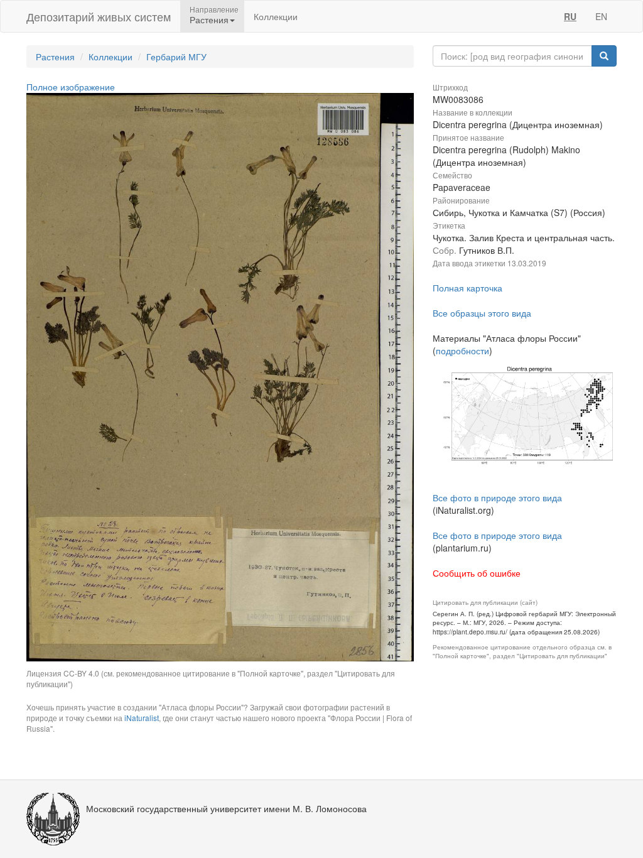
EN (601, 16)
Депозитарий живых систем (98, 16)
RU (570, 16)
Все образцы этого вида (482, 313)
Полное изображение (70, 86)
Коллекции (276, 16)
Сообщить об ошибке (477, 573)
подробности (462, 350)
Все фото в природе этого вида (497, 497)
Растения (55, 56)
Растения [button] (209, 19)
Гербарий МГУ (176, 56)
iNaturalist (141, 717)
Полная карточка (467, 287)
